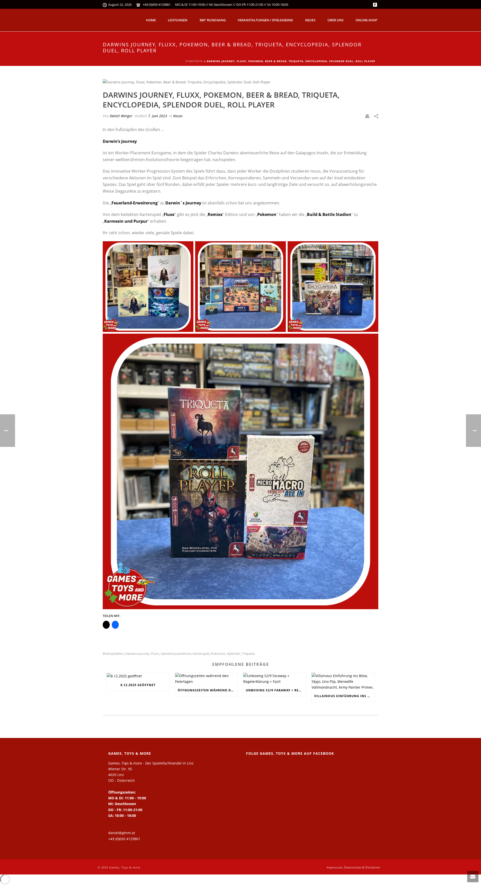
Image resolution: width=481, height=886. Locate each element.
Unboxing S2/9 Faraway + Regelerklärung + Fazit (276, 690)
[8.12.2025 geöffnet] (138, 676)
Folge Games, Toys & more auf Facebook (290, 753)
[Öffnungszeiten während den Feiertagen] (206, 678)
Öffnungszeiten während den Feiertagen (208, 690)
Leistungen (177, 20)
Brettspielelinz (113, 653)
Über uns (335, 20)
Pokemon (218, 653)
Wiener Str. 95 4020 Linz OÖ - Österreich (121, 775)
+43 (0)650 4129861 (157, 4)
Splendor (234, 653)
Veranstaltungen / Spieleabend (265, 20)
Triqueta (248, 653)
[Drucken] (367, 116)
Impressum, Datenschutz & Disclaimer (353, 867)
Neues (310, 20)
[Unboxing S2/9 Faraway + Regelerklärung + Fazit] (274, 678)
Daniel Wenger (121, 115)
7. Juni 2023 (157, 115)
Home (151, 20)
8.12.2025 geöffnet (138, 685)
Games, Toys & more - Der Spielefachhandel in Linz (151, 763)
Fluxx (155, 653)
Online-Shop (366, 20)
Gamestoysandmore (176, 653)
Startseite (194, 61)
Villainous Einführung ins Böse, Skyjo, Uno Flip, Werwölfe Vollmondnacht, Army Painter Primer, (344, 696)
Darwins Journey (137, 653)
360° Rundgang (212, 20)
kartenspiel (201, 653)
